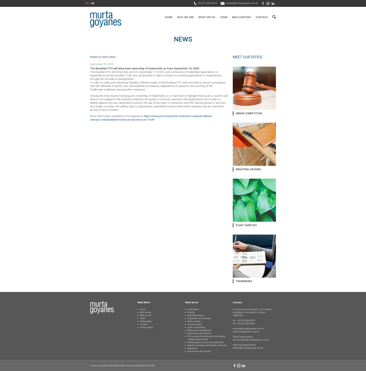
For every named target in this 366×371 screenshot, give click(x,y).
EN (92, 3)
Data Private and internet (199, 351)
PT (87, 3)
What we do (206, 17)
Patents (191, 312)
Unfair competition (196, 327)
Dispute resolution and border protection (207, 345)
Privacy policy (146, 327)
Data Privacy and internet (199, 333)
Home (169, 17)
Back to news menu (104, 57)
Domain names (194, 324)
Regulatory (192, 348)
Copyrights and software (199, 318)
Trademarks (193, 309)
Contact (262, 17)
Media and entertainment (199, 330)
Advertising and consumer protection (205, 342)
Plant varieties (194, 321)
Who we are (185, 17)
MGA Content (241, 17)
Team (223, 17)
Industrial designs (195, 315)
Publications (146, 321)
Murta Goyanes (105, 19)
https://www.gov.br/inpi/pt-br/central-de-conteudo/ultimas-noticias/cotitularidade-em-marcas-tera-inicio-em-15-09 (151, 117)
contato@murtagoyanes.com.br (241, 3)
